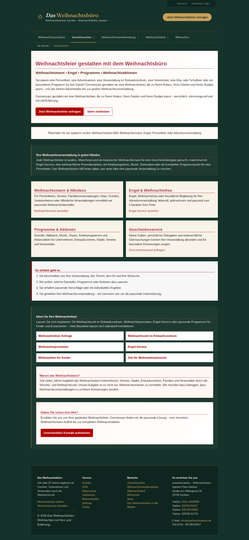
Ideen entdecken (98, 111)
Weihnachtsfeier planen (50, 501)
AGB (85, 486)
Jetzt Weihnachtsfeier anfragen (187, 17)
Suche (85, 507)
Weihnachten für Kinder (54, 357)
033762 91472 (190, 505)
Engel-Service (137, 346)
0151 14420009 (190, 501)
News (130, 499)
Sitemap (87, 503)
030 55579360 (190, 509)
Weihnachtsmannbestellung (142, 486)
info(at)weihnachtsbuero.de (196, 520)
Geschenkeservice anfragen (147, 250)
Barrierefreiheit (90, 499)
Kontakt (181, 3)
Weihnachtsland (136, 491)
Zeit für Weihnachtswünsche (147, 357)
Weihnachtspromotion (53, 346)
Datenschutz (89, 491)
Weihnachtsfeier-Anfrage (55, 335)
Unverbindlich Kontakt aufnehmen (67, 432)
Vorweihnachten (136, 482)
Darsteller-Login (200, 3)
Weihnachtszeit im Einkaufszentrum (152, 335)
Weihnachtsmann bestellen (51, 210)
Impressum (88, 494)
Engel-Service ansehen (144, 210)
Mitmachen (133, 494)
